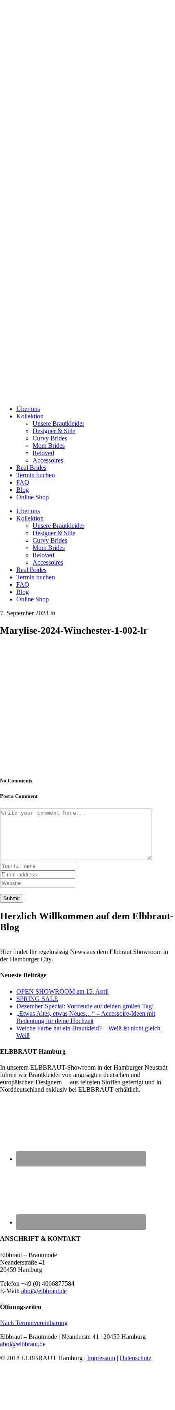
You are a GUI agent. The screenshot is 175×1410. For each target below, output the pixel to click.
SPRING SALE (37, 998)
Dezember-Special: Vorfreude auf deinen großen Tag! (85, 1006)
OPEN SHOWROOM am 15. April (62, 991)
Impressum (101, 1357)
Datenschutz (135, 1357)
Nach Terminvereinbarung (34, 1322)
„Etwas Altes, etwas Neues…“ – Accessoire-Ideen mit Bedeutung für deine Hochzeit (85, 1017)
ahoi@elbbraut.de (44, 1290)
